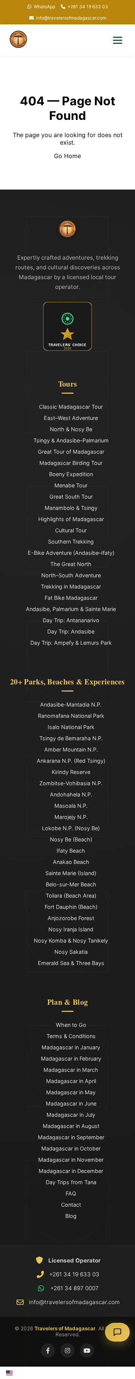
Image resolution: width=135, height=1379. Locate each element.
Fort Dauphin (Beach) (71, 907)
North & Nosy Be (71, 429)
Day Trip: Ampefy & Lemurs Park (71, 642)
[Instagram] (67, 1350)
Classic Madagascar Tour (71, 406)
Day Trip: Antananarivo (71, 620)
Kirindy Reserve (71, 772)
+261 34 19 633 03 (88, 6)
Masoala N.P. (71, 805)
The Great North (71, 564)
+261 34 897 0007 (74, 1288)
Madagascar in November (71, 1159)
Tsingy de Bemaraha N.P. (71, 738)
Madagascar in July (70, 1115)
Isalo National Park (71, 727)
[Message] (117, 1332)
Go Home (67, 156)
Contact (71, 1204)
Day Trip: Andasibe (70, 631)
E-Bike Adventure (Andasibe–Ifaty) (71, 553)
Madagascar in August (71, 1126)
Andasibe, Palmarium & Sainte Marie (71, 609)
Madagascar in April (71, 1081)
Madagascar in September (71, 1137)
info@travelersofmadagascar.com (71, 18)
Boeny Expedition (71, 474)
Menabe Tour (70, 485)
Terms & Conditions (71, 1036)
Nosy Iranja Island (70, 929)
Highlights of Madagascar (71, 519)
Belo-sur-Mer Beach (71, 884)
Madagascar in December (71, 1171)
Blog (70, 1216)
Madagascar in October (70, 1148)
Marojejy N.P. (71, 817)
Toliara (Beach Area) (71, 895)
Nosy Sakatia (71, 952)
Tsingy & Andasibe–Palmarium (71, 440)
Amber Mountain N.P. (71, 749)
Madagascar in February (71, 1058)
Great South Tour (71, 496)
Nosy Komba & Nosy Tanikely (71, 940)
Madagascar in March (71, 1070)
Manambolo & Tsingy (71, 508)
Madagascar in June (71, 1103)
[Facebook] (48, 1350)
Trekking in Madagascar (71, 586)
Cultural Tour (71, 530)
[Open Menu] (117, 40)
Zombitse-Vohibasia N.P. (70, 783)
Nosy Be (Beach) (71, 839)
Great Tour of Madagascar (71, 451)
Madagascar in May (71, 1092)
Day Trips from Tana (71, 1182)
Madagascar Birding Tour (70, 463)
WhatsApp (44, 6)
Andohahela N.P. (71, 794)
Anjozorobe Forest (71, 918)
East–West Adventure (71, 418)
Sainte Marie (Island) (70, 873)
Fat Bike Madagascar (71, 598)
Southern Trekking (71, 541)
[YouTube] (87, 1350)
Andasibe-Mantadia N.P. (71, 704)
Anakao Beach (71, 862)
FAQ (71, 1193)
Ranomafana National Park (71, 716)
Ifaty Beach (71, 850)
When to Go (71, 1025)
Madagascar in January (71, 1047)
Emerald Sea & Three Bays (71, 963)
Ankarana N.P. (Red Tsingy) (71, 760)
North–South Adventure (71, 575)
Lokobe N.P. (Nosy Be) (71, 828)
